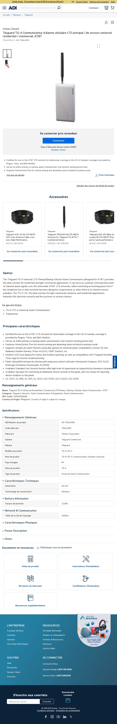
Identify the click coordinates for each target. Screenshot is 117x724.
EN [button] (73, 2)
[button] (115, 362)
